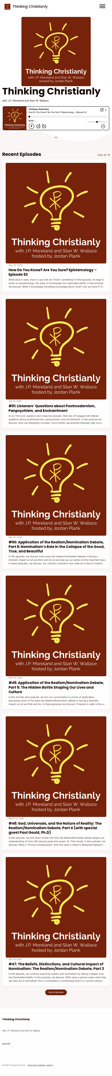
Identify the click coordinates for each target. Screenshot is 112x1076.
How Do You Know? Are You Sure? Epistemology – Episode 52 (53, 272)
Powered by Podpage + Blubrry (40, 1065)
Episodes (6, 1044)
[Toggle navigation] (102, 6)
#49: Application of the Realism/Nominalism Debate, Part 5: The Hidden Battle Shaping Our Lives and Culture (56, 687)
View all (102, 154)
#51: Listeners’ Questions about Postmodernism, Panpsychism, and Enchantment (52, 408)
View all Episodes (56, 992)
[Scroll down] (56, 136)
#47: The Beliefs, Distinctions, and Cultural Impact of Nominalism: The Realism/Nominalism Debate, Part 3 (56, 966)
